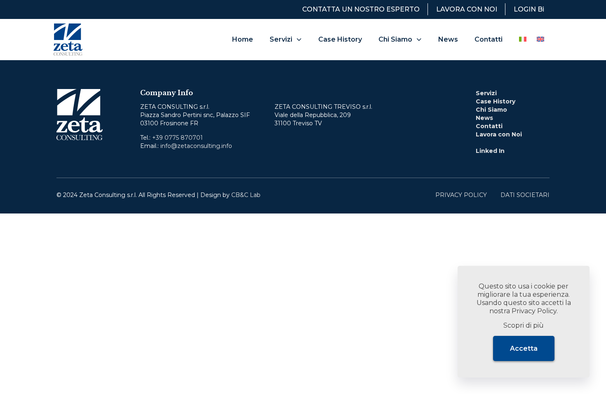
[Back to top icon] (566, 192)
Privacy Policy (534, 311)
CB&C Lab (246, 195)
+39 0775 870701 (177, 137)
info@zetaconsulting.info (196, 146)
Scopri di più (523, 325)
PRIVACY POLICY (461, 195)
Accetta (524, 348)
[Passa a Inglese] (540, 39)
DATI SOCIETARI (525, 195)
